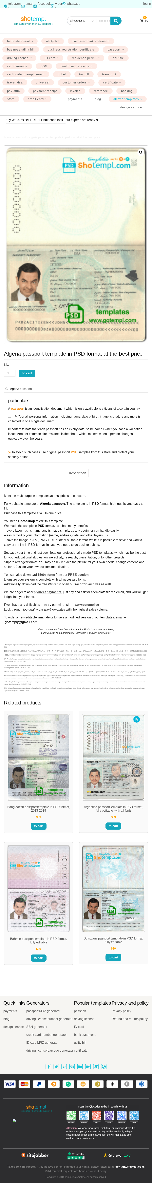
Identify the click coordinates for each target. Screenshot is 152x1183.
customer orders (75, 82)
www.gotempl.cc (87, 604)
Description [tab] (77, 473)
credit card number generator (46, 1034)
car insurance (17, 66)
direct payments (49, 592)
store (11, 99)
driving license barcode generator (49, 1050)
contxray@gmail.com (129, 1166)
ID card (50, 58)
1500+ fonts (46, 574)
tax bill (84, 74)
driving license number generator (49, 1019)
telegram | (14, 6)
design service (131, 107)
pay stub (13, 91)
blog (98, 99)
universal (42, 82)
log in (147, 3)
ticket (62, 74)
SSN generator (36, 1026)
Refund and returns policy (130, 1019)
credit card (36, 99)
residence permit (84, 58)
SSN (44, 66)
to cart (27, 373)
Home (7, 137)
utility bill (52, 41)
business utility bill (20, 49)
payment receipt (45, 91)
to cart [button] (38, 826)
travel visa (15, 82)
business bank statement (90, 41)
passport (113, 49)
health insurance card (76, 66)
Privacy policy (121, 1011)
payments (75, 99)
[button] (140, 152)
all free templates (126, 99)
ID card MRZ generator (42, 1042)
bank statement (18, 41)
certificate (110, 82)
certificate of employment (26, 74)
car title (118, 58)
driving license (17, 58)
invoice (75, 91)
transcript (109, 74)
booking (127, 91)
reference (101, 91)
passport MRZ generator (43, 1011)
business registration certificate (71, 49)
